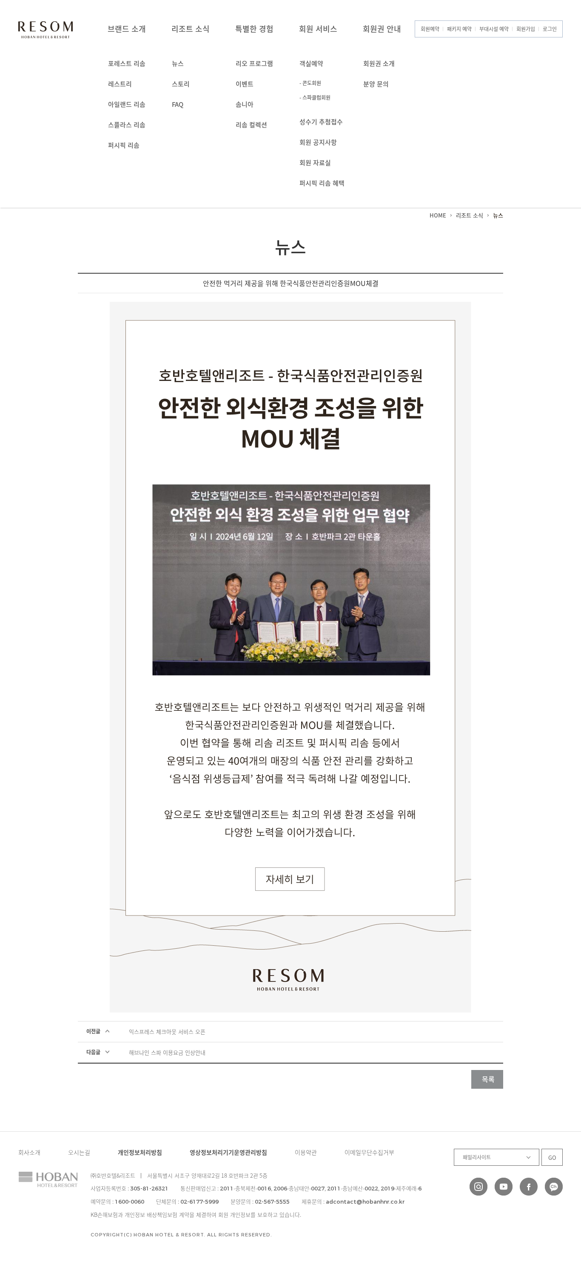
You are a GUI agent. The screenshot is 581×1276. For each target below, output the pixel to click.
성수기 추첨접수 (321, 121)
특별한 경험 (254, 28)
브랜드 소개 (127, 28)
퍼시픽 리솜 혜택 (322, 183)
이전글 (93, 1031)
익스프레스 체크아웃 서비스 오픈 (167, 1031)
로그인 (550, 29)
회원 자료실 (315, 162)
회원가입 (525, 29)
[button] (550, 1215)
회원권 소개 (379, 63)
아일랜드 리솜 (126, 104)
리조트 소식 (190, 28)
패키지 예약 (459, 29)
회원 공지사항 (318, 142)
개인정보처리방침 (140, 1152)
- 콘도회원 (310, 83)
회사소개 (29, 1152)
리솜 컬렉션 (251, 124)
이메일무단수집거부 (369, 1152)
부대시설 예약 (494, 29)
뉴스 (178, 63)
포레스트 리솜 (126, 63)
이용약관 (306, 1152)
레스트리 (120, 84)
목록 (488, 1079)
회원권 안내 (382, 28)
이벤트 (244, 84)
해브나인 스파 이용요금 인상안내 (167, 1052)
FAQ (177, 104)
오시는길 (79, 1152)
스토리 (181, 84)
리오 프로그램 (254, 63)
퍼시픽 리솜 (124, 145)
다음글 (93, 1052)
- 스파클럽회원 (314, 97)
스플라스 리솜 (126, 124)
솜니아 (244, 104)
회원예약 (430, 29)
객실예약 (311, 63)
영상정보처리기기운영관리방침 (228, 1152)
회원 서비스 (318, 28)
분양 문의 (376, 84)
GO (552, 1157)
